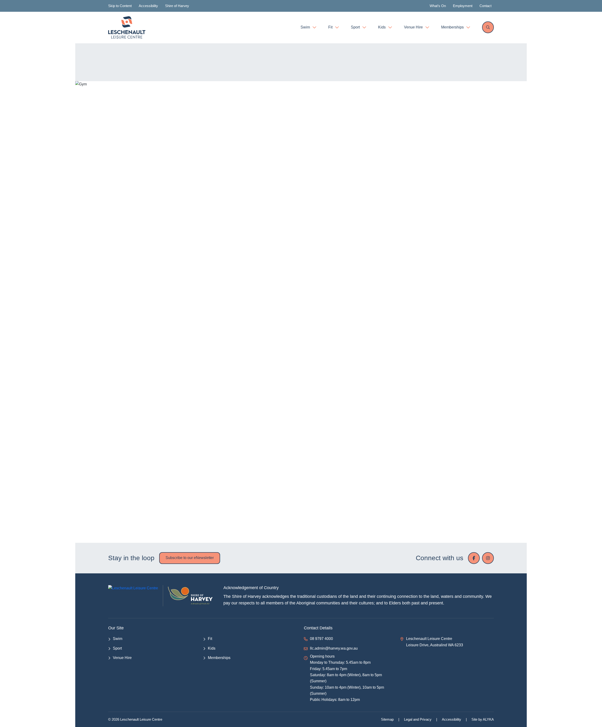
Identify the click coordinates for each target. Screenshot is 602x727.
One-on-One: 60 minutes (136, 523)
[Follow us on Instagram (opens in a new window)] (488, 558)
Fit (302, 55)
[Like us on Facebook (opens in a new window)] (474, 558)
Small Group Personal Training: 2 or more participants (163, 540)
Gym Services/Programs (136, 374)
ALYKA (488, 719)
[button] (486, 357)
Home (286, 55)
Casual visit (124, 357)
